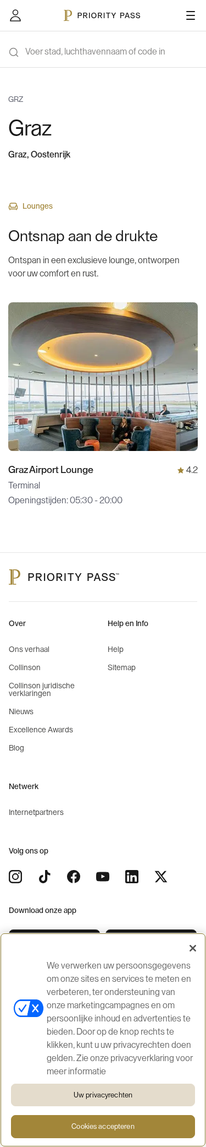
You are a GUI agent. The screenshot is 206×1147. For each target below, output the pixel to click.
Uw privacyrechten (103, 1095)
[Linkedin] (131, 876)
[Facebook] (73, 876)
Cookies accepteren (102, 1126)
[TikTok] (44, 876)
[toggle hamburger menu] (190, 15)
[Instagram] (15, 876)
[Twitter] (161, 876)
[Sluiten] (193, 948)
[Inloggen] (15, 15)
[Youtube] (102, 876)
